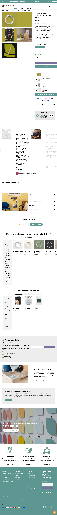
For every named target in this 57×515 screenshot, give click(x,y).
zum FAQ (51, 115)
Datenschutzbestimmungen (36, 351)
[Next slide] (52, 262)
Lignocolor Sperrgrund (46, 78)
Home (3, 10)
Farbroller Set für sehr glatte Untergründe (49, 88)
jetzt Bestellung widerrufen (7, 501)
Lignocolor (7, 510)
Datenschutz (36, 510)
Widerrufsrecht (52, 510)
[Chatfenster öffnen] (54, 512)
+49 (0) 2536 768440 (7, 479)
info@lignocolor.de (7, 477)
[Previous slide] (4, 262)
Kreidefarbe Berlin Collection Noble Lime (49, 73)
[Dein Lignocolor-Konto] (51, 6)
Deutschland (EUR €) (8, 504)
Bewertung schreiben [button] (36, 224)
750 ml (40, 47)
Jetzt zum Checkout (46, 66)
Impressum (45, 510)
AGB (41, 510)
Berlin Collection (9, 10)
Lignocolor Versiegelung (46, 83)
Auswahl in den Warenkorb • (46, 94)
